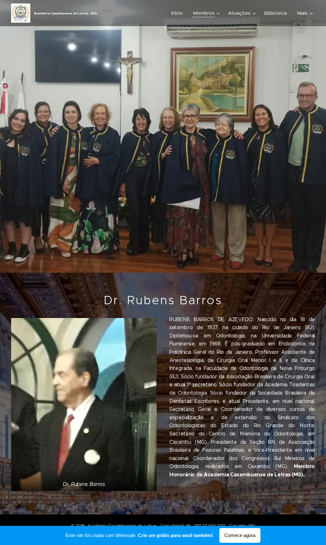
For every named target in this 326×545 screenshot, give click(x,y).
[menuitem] (179, 13)
